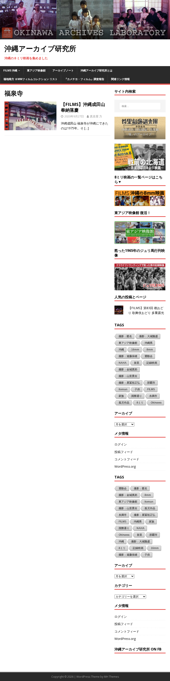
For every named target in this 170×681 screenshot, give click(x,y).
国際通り (136, 396)
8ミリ (140, 402)
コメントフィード (126, 459)
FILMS (151, 389)
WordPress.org (125, 466)
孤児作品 (124, 402)
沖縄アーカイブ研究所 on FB (137, 649)
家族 (121, 396)
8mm (150, 349)
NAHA (123, 362)
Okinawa (156, 402)
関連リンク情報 (120, 79)
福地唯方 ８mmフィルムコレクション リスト (31, 79)
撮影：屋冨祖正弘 (129, 382)
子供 (137, 389)
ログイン (120, 444)
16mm (135, 349)
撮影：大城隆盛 (148, 336)
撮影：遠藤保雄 (128, 356)
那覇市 (151, 382)
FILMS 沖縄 (10, 70)
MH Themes (111, 677)
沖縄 (121, 349)
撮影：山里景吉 (128, 376)
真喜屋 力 (96, 116)
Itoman (123, 389)
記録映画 (152, 362)
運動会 (149, 356)
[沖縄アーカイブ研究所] (85, 36)
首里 (136, 362)
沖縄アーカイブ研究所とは (96, 70)
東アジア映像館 (36, 70)
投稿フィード (123, 452)
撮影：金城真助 (128, 369)
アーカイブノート (63, 70)
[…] (86, 128)
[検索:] (140, 106)
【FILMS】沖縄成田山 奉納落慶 (83, 107)
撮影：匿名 (125, 336)
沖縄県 (149, 342)
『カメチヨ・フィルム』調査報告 (84, 79)
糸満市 (153, 396)
